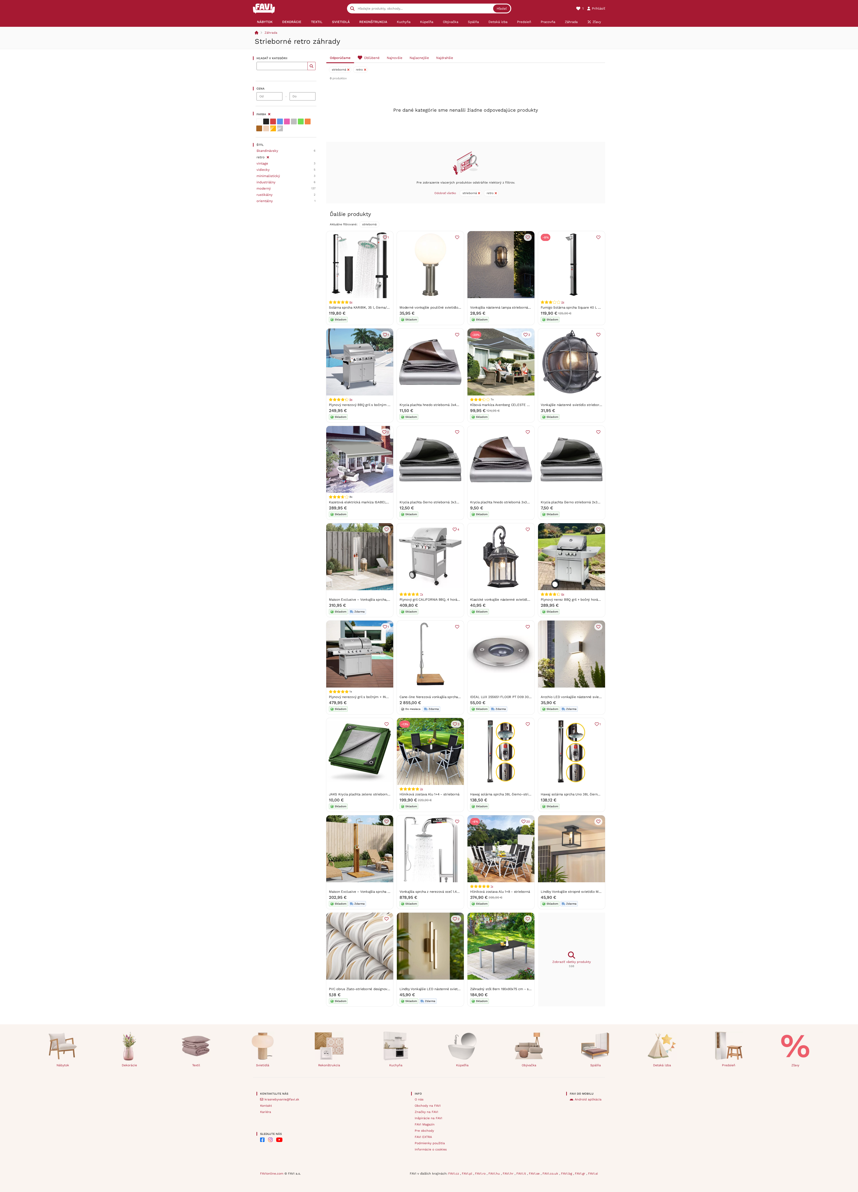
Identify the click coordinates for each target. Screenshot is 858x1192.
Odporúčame (340, 58)
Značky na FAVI (426, 1112)
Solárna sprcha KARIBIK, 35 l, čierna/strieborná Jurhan (371, 307)
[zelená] (301, 121)
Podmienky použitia (430, 1143)
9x (350, 399)
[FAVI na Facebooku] (262, 1140)
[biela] (259, 121)
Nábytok (63, 1065)
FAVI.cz (454, 1173)
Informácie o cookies (431, 1149)
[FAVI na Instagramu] (270, 1140)
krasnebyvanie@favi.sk (282, 1099)
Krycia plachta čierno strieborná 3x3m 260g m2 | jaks (441, 502)
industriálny (266, 182)
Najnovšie (394, 58)
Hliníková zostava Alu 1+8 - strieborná (500, 892)
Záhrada (271, 32)
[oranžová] (308, 121)
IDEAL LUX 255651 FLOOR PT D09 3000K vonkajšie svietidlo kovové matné (529, 697)
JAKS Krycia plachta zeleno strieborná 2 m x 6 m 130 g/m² (375, 794)
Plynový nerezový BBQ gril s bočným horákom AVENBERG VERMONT (383, 405)
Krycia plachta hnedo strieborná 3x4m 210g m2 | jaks (441, 405)
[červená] (273, 121)
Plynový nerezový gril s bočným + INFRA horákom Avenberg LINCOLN (383, 697)
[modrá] (280, 121)
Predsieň (728, 1065)
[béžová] (266, 128)
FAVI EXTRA (423, 1137)
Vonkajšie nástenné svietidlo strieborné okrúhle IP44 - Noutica (590, 405)
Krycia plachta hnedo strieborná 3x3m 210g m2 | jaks (511, 502)
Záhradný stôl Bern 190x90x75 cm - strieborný (506, 989)
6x (350, 302)
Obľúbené (372, 58)
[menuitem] (264, 22)
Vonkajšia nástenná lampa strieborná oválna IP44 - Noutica (516, 307)
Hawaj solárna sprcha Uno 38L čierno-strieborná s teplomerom (591, 794)
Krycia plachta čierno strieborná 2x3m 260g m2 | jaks (583, 502)
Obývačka (529, 1065)
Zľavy (795, 1065)
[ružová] (287, 121)
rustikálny (265, 195)
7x (421, 594)
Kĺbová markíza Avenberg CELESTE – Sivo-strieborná (512, 405)
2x (562, 302)
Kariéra (265, 1112)
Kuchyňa (395, 1065)
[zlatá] (273, 128)
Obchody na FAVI (428, 1105)
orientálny (265, 201)
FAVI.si (593, 1173)
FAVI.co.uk (551, 1173)
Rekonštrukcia (329, 1065)
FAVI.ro (481, 1173)
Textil (196, 1065)
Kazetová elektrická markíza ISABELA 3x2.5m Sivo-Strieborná (378, 502)
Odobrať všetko (445, 193)
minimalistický (268, 176)
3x (421, 788)
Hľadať (502, 8)
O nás (419, 1099)
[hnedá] (259, 128)
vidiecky (263, 170)
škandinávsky (267, 151)
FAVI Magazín (425, 1124)
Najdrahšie (444, 58)
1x (492, 886)
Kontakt (266, 1105)
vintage (262, 163)
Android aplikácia (588, 1099)
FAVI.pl (467, 1173)
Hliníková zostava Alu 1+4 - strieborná (429, 794)
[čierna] (266, 121)
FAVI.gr (580, 1173)
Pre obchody (424, 1130)
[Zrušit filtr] (268, 156)
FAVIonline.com (271, 1173)
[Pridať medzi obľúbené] (457, 237)
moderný (264, 188)
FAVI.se (535, 1173)
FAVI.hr (509, 1173)
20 (528, 821)
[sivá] (294, 121)
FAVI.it (521, 1173)
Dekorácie (129, 1065)
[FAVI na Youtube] (279, 1140)
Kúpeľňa (462, 1065)
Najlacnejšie (419, 58)
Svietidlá (262, 1065)
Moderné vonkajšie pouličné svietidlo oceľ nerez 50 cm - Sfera (449, 307)
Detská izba (662, 1065)
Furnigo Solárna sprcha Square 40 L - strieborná (579, 307)
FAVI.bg (567, 1173)
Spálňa (595, 1065)
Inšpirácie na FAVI (428, 1118)
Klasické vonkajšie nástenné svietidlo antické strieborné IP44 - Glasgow (527, 600)
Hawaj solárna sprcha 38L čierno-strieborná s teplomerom (516, 794)
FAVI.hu (494, 1173)
